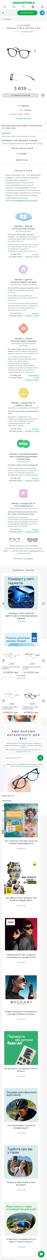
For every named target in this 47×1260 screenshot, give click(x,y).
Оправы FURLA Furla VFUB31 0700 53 (30, 707)
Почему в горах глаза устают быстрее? (21, 1183)
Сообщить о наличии (20, 95)
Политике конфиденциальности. (28, 766)
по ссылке (28, 558)
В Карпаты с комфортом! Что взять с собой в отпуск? (21, 1240)
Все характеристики (23, 118)
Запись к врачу (27, 13)
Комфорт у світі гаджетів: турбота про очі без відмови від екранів (21, 616)
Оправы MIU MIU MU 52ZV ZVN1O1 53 (11, 667)
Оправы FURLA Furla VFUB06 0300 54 (10, 707)
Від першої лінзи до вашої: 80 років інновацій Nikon (21, 899)
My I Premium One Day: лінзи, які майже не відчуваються (21, 842)
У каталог (35, 254)
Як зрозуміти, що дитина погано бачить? (21, 1069)
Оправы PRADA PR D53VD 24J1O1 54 (31, 667)
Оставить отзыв (27, 31)
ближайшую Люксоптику (25, 200)
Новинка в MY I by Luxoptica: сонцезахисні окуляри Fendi (21, 956)
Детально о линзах (32, 257)
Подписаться (40, 758)
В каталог (35, 313)
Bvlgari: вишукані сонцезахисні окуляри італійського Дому (21, 1012)
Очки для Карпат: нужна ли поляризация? (21, 1126)
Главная (7, 19)
